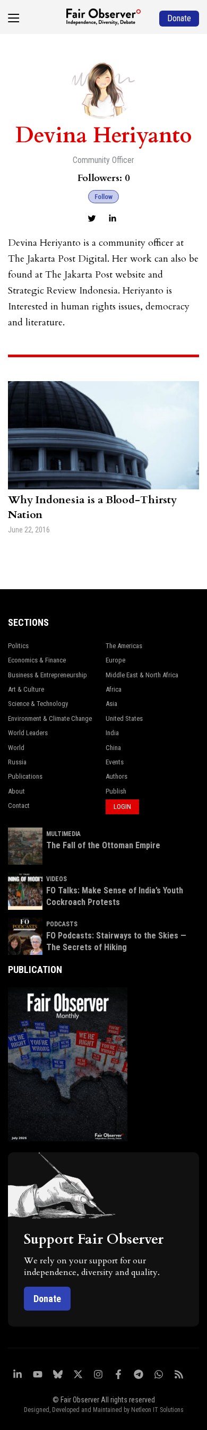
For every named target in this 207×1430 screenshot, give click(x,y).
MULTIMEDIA (63, 834)
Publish (116, 791)
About (16, 791)
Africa (114, 689)
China (113, 748)
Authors (116, 776)
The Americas (124, 646)
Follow (103, 197)
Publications (25, 776)
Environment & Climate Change (50, 718)
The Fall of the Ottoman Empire (103, 845)
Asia (111, 704)
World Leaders (28, 733)
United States (124, 718)
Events (115, 762)
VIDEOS (56, 879)
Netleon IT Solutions (157, 1410)
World (16, 748)
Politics (18, 646)
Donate (47, 1298)
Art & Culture (26, 689)
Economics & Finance (37, 660)
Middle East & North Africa (142, 675)
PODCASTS (61, 924)
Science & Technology (38, 704)
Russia (17, 762)
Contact (19, 805)
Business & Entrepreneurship (47, 675)
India (112, 733)
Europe (115, 660)
